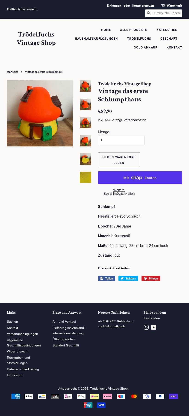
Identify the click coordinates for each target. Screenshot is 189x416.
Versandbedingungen (22, 334)
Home (106, 30)
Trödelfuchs (139, 38)
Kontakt (174, 47)
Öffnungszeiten (64, 339)
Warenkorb (174, 5)
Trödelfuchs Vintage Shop (36, 38)
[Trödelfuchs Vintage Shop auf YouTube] (153, 328)
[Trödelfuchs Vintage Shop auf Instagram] (146, 328)
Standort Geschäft (66, 345)
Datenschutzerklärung (23, 369)
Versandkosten (135, 120)
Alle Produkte (133, 30)
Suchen (12, 321)
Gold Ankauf (145, 47)
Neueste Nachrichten (114, 312)
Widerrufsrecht (17, 351)
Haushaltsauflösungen (96, 38)
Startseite (12, 71)
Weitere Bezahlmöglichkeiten (119, 191)
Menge (103, 132)
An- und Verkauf (64, 321)
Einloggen (114, 5)
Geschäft (168, 38)
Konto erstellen (143, 5)
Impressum (15, 375)
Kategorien (167, 30)
